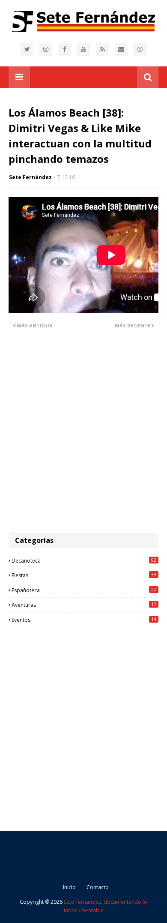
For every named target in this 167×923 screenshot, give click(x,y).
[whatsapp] (140, 49)
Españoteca (84, 590)
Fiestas (84, 575)
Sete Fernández (30, 177)
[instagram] (45, 49)
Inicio (69, 887)
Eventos (84, 619)
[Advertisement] (83, 436)
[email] (121, 49)
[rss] (102, 49)
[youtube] (83, 49)
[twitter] (27, 49)
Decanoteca (84, 560)
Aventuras (84, 604)
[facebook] (64, 49)
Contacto (97, 887)
